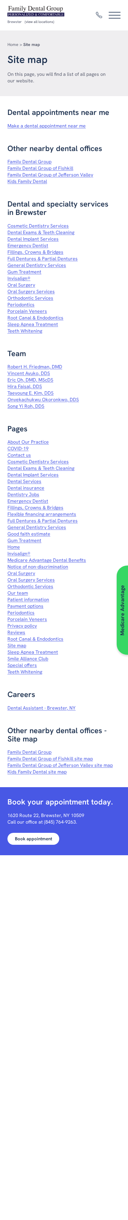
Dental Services (24, 481)
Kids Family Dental (27, 181)
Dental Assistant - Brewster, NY (41, 708)
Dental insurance (25, 488)
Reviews (16, 632)
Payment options (25, 606)
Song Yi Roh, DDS (25, 406)
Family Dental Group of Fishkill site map (50, 759)
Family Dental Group (29, 162)
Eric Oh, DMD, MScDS (30, 380)
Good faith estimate (28, 534)
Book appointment (33, 839)
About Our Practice (28, 442)
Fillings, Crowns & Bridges (35, 252)
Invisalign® (18, 278)
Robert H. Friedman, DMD (34, 367)
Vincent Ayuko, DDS (28, 373)
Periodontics (21, 304)
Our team (17, 593)
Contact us (19, 455)
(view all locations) (39, 21)
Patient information (28, 599)
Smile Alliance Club (27, 659)
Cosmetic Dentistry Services (38, 226)
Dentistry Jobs (23, 494)
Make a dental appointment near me (46, 126)
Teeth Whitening (24, 331)
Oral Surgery (21, 285)
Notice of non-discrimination (37, 567)
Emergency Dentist (27, 245)
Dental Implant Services (33, 239)
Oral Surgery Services (31, 291)
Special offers (22, 665)
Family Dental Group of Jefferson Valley (50, 175)
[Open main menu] (115, 15)
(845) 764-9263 (60, 822)
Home (12, 44)
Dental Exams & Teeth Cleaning (40, 232)
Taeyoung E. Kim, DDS (30, 393)
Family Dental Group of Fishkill (40, 168)
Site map (16, 645)
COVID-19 (18, 448)
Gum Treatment (24, 272)
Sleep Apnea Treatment (32, 324)
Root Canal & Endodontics (35, 318)
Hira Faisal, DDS (24, 386)
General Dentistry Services (36, 265)
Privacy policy (22, 626)
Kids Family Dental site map (37, 772)
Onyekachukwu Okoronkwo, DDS (43, 399)
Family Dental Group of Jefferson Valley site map (60, 765)
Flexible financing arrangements (41, 514)
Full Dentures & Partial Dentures (42, 259)
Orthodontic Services (30, 298)
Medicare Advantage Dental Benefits (46, 560)
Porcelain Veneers (27, 311)
